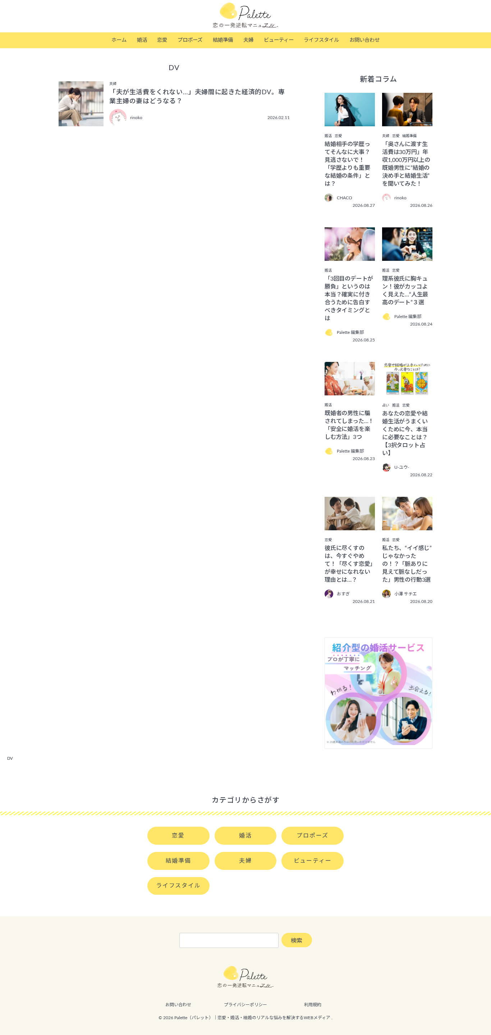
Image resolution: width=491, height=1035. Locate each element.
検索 (296, 941)
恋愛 (162, 40)
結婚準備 (223, 40)
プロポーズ (190, 40)
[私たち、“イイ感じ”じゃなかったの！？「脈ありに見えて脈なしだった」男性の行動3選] (407, 525)
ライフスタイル (321, 40)
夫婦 (248, 40)
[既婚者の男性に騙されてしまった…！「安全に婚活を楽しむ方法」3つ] (350, 390)
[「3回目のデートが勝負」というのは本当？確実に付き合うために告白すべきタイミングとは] (350, 256)
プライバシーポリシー (245, 1005)
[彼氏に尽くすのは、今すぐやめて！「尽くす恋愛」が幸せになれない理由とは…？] (350, 525)
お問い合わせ (364, 40)
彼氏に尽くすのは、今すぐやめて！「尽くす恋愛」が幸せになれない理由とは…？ (349, 564)
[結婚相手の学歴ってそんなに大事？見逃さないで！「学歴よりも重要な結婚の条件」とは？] (350, 121)
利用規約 (312, 1005)
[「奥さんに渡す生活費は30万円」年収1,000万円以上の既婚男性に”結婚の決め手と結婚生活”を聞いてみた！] (407, 121)
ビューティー (279, 40)
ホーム (119, 40)
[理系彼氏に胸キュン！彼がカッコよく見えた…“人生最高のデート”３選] (407, 256)
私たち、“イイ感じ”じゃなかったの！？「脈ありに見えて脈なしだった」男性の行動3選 (407, 564)
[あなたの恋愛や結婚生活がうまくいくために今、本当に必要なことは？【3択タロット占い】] (407, 390)
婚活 (142, 40)
